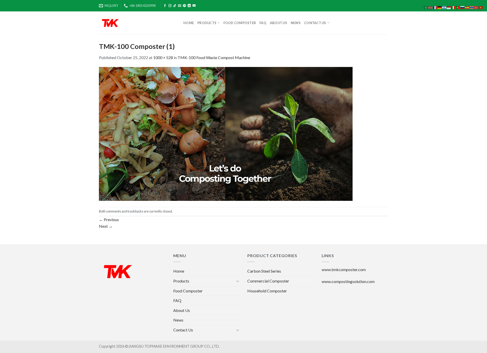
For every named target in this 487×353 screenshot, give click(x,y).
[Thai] (471, 7)
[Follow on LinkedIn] (189, 6)
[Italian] (453, 7)
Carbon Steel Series (264, 271)
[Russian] (462, 7)
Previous (109, 219)
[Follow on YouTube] (194, 6)
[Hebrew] (444, 7)
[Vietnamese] (481, 7)
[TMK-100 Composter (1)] (226, 133)
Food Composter (239, 23)
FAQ (262, 23)
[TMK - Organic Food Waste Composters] (137, 22)
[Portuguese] (458, 7)
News (296, 23)
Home (188, 23)
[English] (430, 7)
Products (206, 23)
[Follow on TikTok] (174, 6)
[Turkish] (476, 7)
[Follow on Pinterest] (184, 6)
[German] (440, 7)
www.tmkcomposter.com (344, 269)
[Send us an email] (179, 6)
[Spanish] (467, 7)
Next (106, 226)
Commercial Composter (268, 280)
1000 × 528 (163, 57)
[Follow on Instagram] (169, 6)
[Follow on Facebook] (164, 6)
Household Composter (267, 290)
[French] (435, 7)
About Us (278, 23)
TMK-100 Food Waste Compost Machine (214, 57)
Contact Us (315, 23)
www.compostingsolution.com (348, 281)
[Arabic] (426, 7)
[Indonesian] (449, 7)
